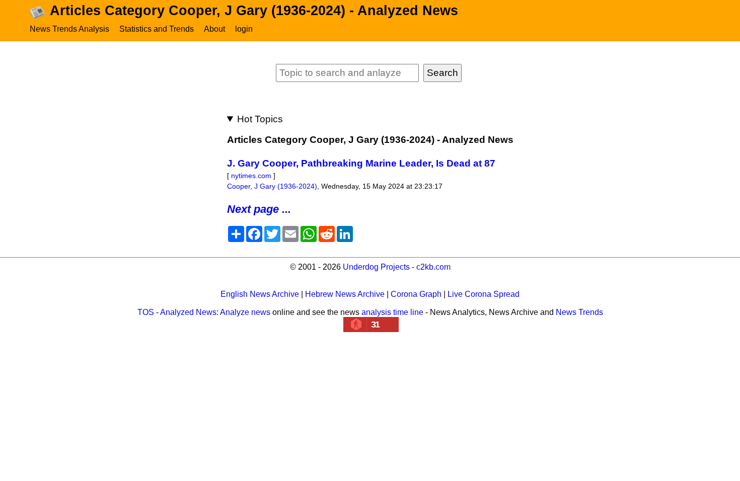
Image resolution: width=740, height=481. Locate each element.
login (244, 29)
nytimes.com (251, 176)
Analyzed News (188, 312)
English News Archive (259, 294)
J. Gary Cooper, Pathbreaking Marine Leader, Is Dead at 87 (361, 163)
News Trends (579, 312)
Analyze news (245, 312)
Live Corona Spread (484, 294)
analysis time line (392, 312)
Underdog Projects (376, 267)
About (214, 29)
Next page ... (259, 209)
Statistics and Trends (156, 29)
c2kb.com (433, 267)
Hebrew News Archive (345, 294)
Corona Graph (416, 294)
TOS (145, 312)
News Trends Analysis (69, 29)
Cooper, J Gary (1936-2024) (272, 186)
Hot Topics (260, 119)
